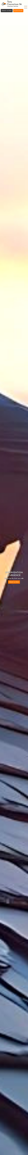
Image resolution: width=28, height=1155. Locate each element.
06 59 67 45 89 (18, 10)
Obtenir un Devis (7, 10)
